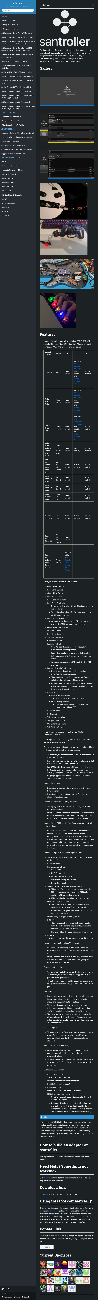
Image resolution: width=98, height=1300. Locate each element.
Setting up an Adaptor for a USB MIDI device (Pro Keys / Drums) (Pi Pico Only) (18, 43)
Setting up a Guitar (8, 21)
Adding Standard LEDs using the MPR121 (16, 87)
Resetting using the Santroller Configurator (17, 137)
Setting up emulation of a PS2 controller (16, 102)
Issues (17, 1297)
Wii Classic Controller (9, 174)
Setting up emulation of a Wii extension (16, 91)
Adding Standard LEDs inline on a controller (17, 76)
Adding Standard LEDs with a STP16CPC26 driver (17, 82)
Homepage (7, 1297)
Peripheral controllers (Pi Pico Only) (14, 61)
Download (27, 1297)
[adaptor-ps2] (63, 255)
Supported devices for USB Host (13, 154)
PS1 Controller (6, 191)
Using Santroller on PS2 (10, 121)
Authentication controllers (11, 117)
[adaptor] (63, 218)
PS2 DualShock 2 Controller (11, 195)
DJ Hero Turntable (8, 203)
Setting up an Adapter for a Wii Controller (16, 33)
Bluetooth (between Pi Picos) (12, 170)
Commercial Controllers (10, 166)
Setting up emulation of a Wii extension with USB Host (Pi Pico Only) (17, 97)
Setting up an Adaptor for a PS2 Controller (17, 37)
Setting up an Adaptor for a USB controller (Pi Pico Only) (17, 56)
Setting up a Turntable (9, 29)
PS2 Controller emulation (78, 366)
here (46, 1178)
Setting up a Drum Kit (9, 25)
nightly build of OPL (77, 381)
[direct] (67, 291)
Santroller (18, 3)
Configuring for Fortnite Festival (13, 145)
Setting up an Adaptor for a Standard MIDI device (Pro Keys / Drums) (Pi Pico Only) (17, 49)
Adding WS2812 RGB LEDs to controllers (16, 72)
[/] (41, 5)
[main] (67, 145)
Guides (4, 17)
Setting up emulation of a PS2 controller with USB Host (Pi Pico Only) (18, 108)
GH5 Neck (5, 216)
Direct (3, 162)
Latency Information (11, 158)
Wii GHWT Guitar (8, 182)
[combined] (67, 182)
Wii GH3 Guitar (7, 178)
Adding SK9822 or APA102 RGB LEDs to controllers (16, 67)
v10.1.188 (64, 836)
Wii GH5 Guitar (7, 187)
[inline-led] (58, 328)
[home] (67, 109)
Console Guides (8, 113)
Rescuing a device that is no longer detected (17, 133)
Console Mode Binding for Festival (68, 565)
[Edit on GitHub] (93, 5)
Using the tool (7, 129)
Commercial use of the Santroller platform (16, 150)
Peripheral (5, 207)
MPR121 (4, 212)
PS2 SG (4, 199)
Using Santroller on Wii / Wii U (12, 125)
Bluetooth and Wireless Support (13, 141)
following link (53, 1211)
